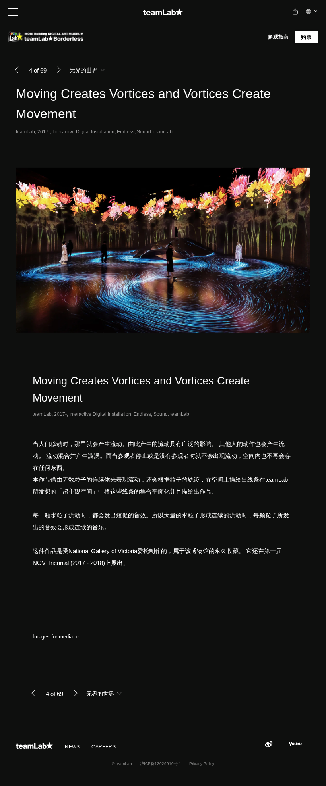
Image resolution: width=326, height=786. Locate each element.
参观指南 (278, 37)
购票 (306, 37)
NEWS (72, 746)
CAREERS (103, 746)
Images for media (53, 637)
